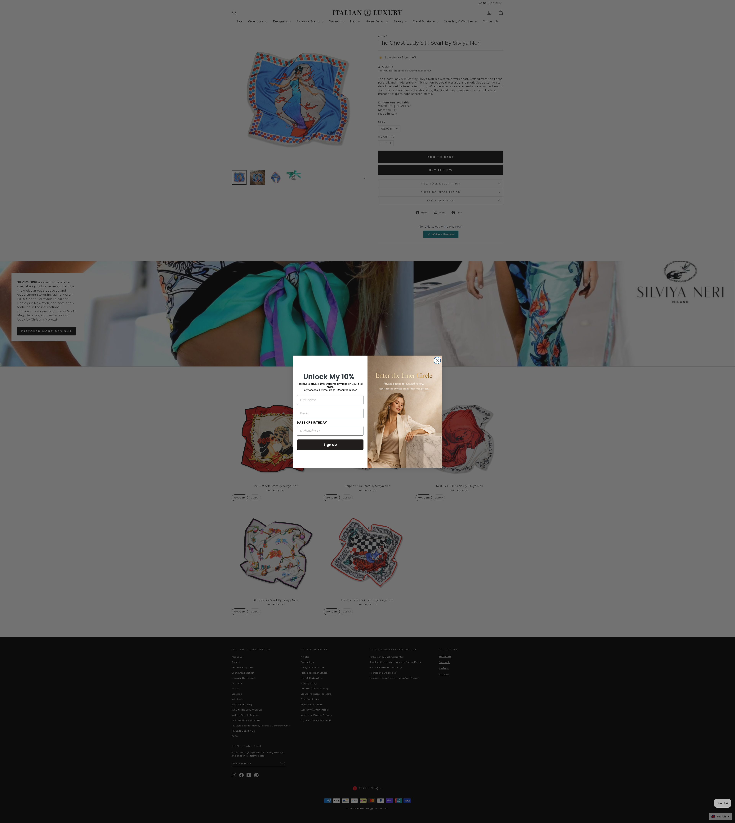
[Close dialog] (437, 360)
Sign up (330, 444)
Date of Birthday (312, 422)
